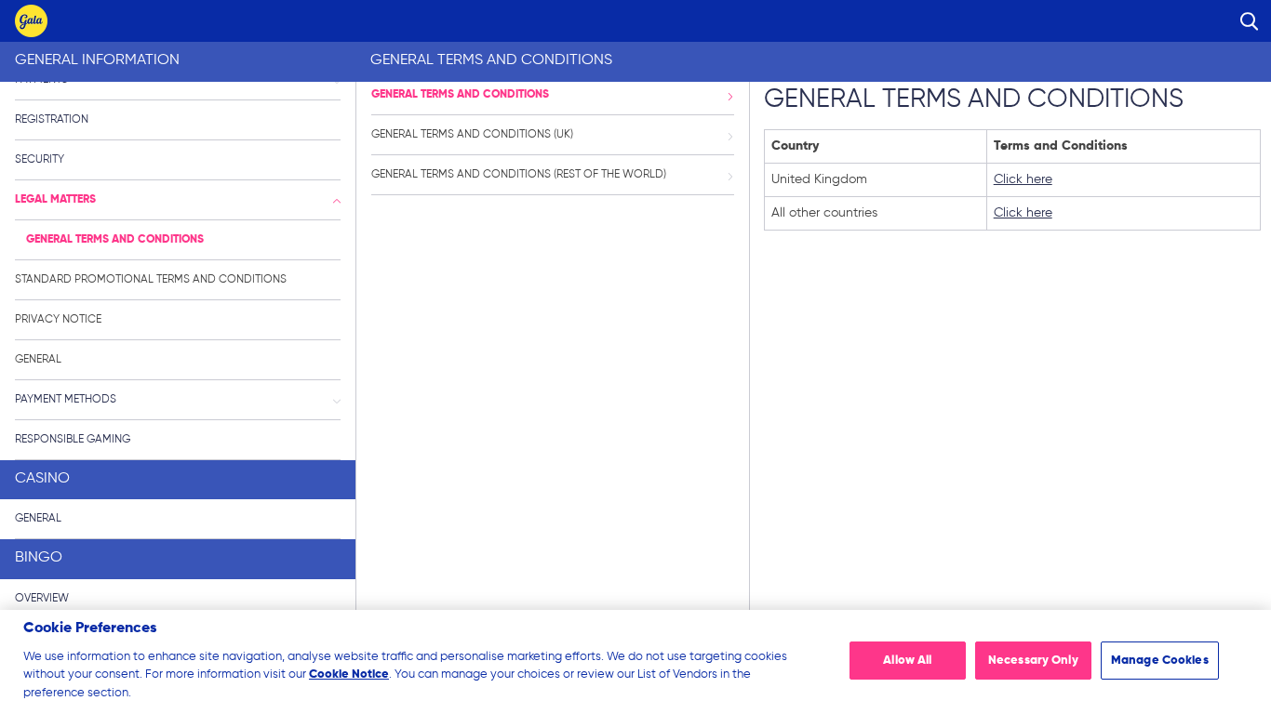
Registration (51, 120)
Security (39, 159)
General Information (97, 60)
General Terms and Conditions (115, 239)
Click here (1023, 179)
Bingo (38, 557)
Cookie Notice (349, 674)
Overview (42, 598)
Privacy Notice (58, 319)
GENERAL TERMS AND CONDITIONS (460, 94)
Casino (42, 478)
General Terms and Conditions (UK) (472, 134)
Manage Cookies (1160, 660)
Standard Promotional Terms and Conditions (151, 279)
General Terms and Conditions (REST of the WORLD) (518, 174)
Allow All (907, 660)
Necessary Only (1033, 660)
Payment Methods (65, 399)
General (38, 359)
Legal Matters (55, 199)
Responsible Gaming (72, 439)
